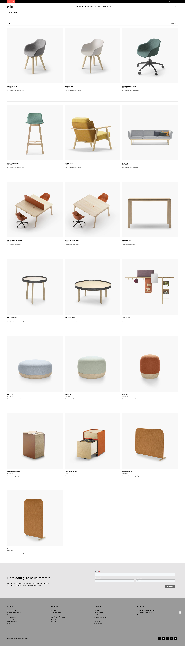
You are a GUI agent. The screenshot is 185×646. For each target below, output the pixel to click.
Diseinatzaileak (12, 621)
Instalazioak (98, 624)
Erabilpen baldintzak (12, 638)
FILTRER (9, 23)
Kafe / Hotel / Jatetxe (57, 617)
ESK (8, 624)
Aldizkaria (97, 621)
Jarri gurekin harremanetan (146, 610)
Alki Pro (96, 610)
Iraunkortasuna (12, 615)
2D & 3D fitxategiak (100, 617)
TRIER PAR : (173, 23)
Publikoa (53, 621)
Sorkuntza (10, 619)
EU (169, 1)
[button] (175, 6)
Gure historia (11, 610)
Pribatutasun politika (23, 638)
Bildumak (53, 610)
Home (8, 12)
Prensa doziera (98, 612)
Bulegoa (53, 619)
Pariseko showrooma (143, 615)
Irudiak (96, 615)
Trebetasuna (11, 617)
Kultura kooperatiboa (14, 612)
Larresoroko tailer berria (145, 612)
